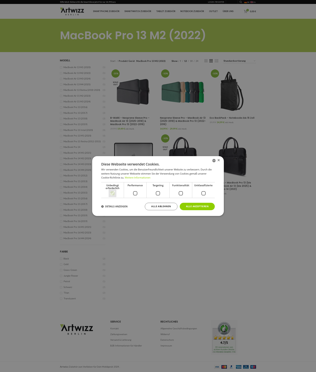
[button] (114, 206)
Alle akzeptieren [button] (197, 206)
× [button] (218, 160)
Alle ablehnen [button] (161, 206)
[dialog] (158, 186)
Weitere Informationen (137, 177)
